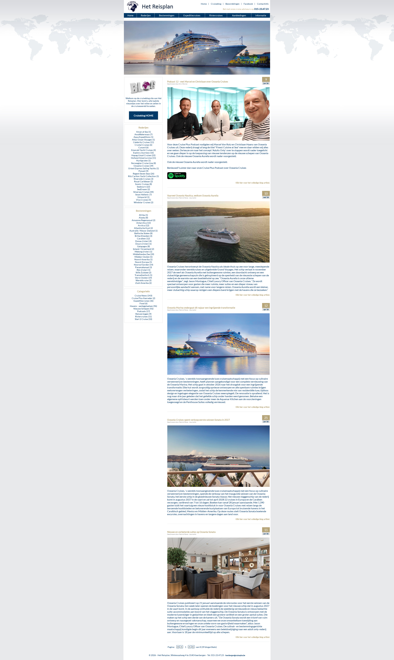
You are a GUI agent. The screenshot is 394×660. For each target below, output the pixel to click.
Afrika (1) (143, 215)
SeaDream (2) (143, 189)
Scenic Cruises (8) (143, 184)
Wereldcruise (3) (143, 280)
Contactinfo (263, 3)
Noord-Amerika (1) (143, 259)
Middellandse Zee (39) (143, 254)
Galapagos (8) (143, 246)
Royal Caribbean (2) (143, 181)
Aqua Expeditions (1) (143, 137)
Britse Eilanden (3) (143, 236)
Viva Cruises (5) (143, 199)
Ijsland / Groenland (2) (143, 249)
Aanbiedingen (239, 15)
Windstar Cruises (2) (143, 202)
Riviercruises (216, 15)
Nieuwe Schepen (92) (143, 308)
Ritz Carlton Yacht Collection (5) (143, 176)
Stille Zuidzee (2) (143, 272)
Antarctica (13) (143, 222)
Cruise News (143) (143, 295)
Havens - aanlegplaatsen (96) (143, 306)
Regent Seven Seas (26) (143, 173)
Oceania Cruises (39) (143, 165)
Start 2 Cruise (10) (143, 319)
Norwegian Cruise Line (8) (143, 163)
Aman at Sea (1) (143, 131)
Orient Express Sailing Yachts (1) (143, 168)
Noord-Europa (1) (143, 262)
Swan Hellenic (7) (143, 194)
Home (204, 3)
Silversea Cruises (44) (143, 192)
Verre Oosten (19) (143, 277)
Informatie (260, 15)
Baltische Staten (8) (143, 233)
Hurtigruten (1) (143, 160)
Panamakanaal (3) (143, 267)
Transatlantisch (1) (143, 275)
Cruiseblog (216, 3)
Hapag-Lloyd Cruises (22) (143, 155)
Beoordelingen (232, 3)
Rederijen (146, 15)
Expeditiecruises (191, 15)
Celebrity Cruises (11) (143, 142)
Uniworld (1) (143, 197)
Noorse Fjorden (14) (143, 264)
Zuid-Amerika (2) (143, 283)
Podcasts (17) (143, 311)
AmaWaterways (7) (144, 134)
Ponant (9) (143, 171)
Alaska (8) (143, 217)
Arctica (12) (143, 225)
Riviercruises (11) (143, 316)
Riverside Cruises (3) (143, 178)
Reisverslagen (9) (143, 314)
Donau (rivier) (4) (143, 241)
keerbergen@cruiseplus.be (235, 655)
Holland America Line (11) (143, 158)
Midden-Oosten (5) (144, 256)
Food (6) (143, 303)
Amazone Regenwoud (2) (143, 220)
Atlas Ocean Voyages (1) (143, 139)
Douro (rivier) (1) (143, 243)
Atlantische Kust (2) (143, 228)
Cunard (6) (143, 147)
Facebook (248, 3)
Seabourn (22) (143, 186)
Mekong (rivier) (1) (143, 251)
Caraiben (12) (143, 238)
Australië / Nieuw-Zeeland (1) (143, 230)
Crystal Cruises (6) (143, 145)
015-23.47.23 (261, 8)
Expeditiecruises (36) (143, 300)
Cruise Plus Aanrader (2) (143, 298)
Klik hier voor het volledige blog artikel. (253, 182)
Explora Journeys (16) (143, 152)
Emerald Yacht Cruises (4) (143, 150)
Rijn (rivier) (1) (143, 270)
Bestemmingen (166, 15)
